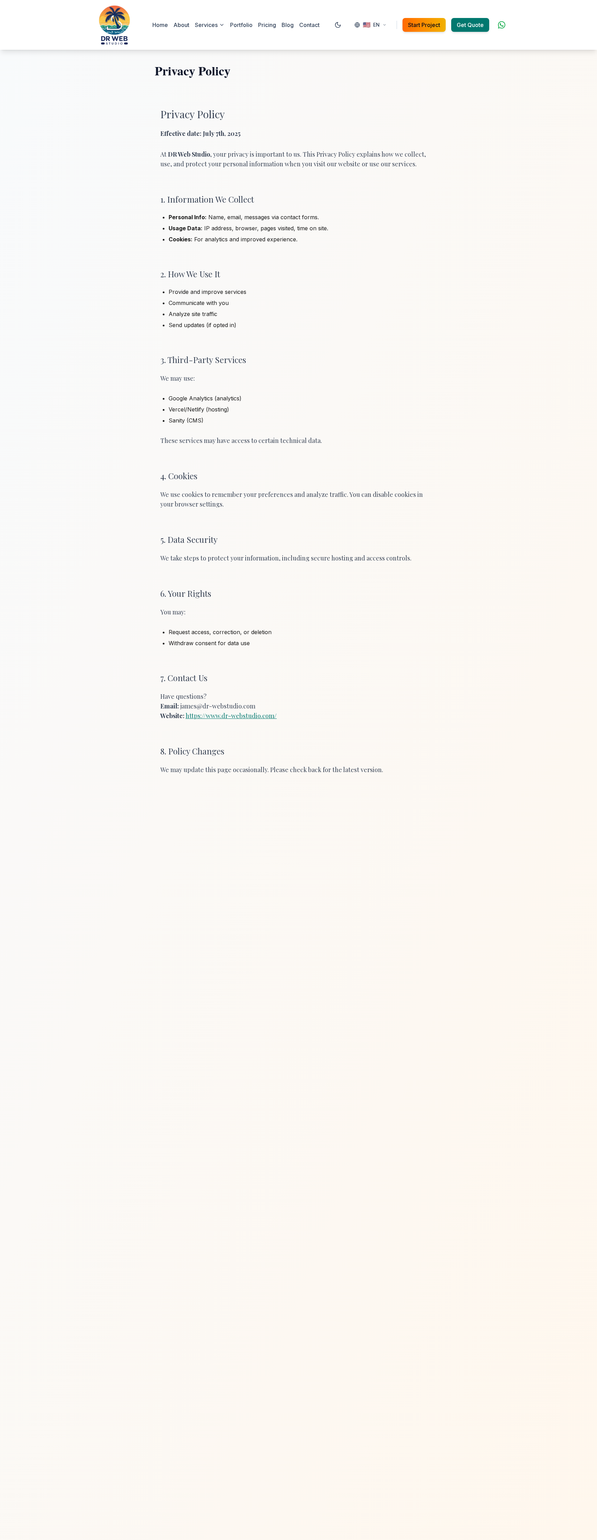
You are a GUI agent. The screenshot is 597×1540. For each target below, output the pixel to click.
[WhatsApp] (502, 25)
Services (206, 24)
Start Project (424, 24)
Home (160, 24)
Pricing (267, 24)
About (181, 24)
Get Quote (470, 24)
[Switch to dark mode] (337, 24)
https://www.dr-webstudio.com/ (231, 716)
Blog (288, 24)
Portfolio (241, 24)
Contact (309, 24)
